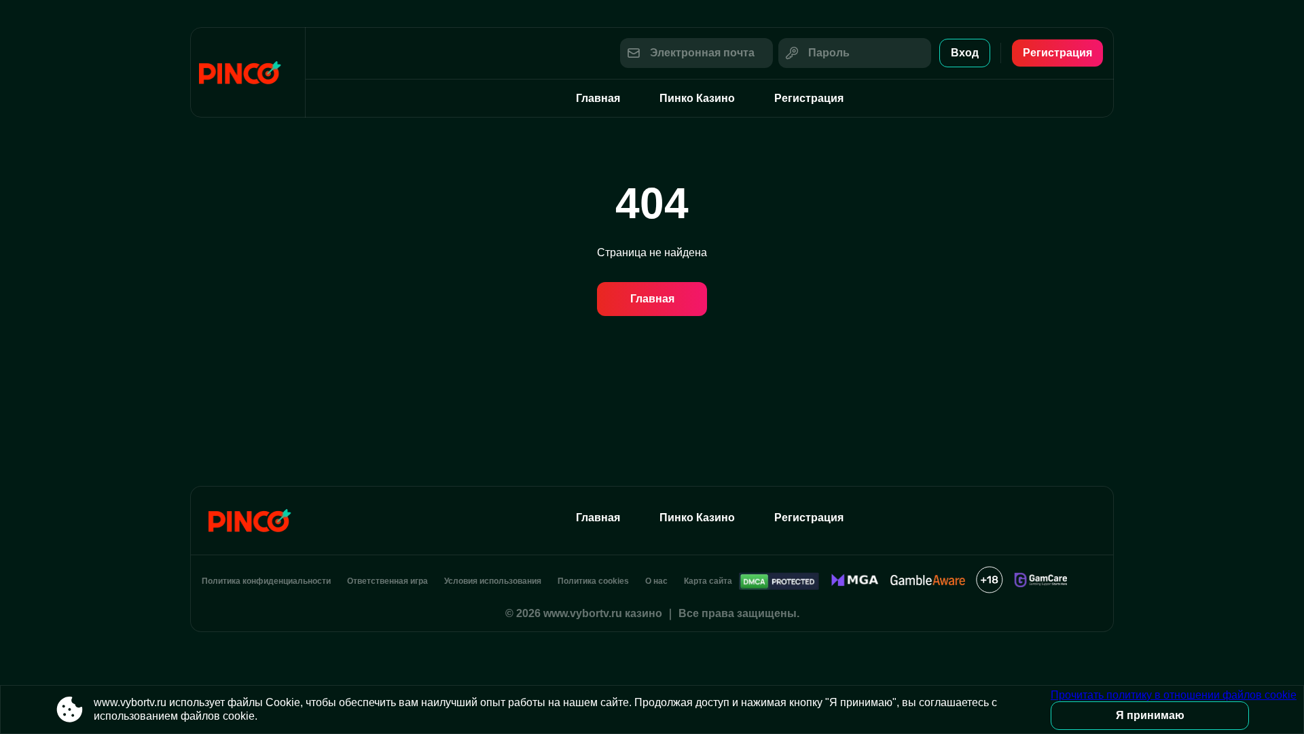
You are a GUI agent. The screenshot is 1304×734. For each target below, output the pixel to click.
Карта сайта (708, 581)
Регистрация (1057, 52)
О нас (656, 581)
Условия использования (492, 581)
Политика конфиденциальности (266, 581)
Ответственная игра (387, 581)
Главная (598, 98)
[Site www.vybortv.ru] (248, 72)
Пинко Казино (697, 98)
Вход (965, 52)
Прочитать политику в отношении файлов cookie (1174, 695)
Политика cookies (593, 581)
